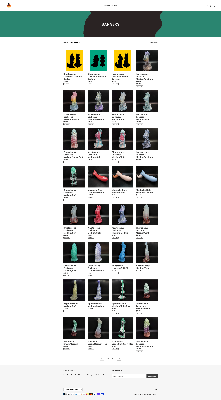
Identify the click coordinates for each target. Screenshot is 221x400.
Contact (105, 375)
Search (65, 375)
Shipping (97, 375)
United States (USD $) (72, 389)
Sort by (65, 42)
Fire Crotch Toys (141, 394)
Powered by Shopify (152, 394)
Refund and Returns (77, 375)
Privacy (89, 375)
